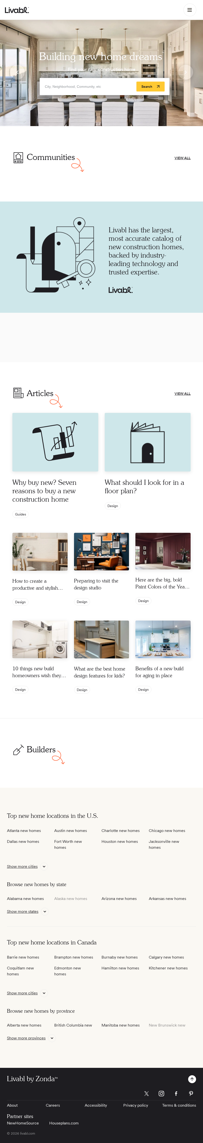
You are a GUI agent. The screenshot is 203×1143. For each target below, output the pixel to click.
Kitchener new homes (168, 968)
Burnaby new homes (120, 957)
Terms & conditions (179, 1105)
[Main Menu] (190, 10)
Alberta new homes (24, 1025)
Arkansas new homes (167, 898)
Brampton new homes (73, 957)
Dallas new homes (23, 841)
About (12, 1105)
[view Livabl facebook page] (176, 1094)
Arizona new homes (119, 898)
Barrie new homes (23, 957)
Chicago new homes (167, 830)
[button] (17, 73)
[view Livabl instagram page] (161, 1094)
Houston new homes (120, 841)
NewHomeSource (23, 1123)
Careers (53, 1105)
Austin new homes (70, 830)
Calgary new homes (166, 957)
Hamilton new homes (120, 968)
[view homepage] (17, 10)
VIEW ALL (183, 158)
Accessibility (96, 1105)
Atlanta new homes (24, 830)
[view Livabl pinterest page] (191, 1094)
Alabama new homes (25, 898)
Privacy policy (135, 1105)
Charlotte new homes (121, 830)
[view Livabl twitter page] (147, 1094)
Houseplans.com (64, 1123)
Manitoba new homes (121, 1025)
